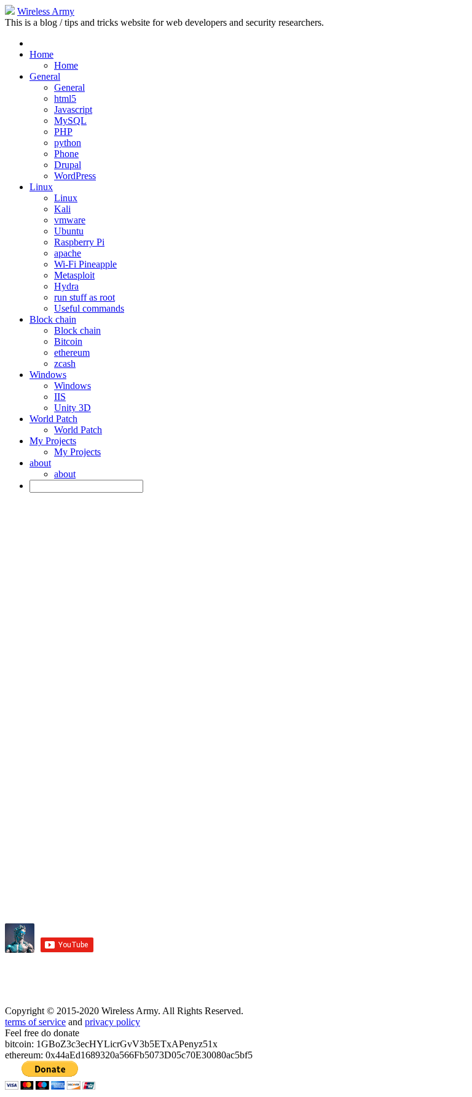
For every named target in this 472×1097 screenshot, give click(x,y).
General (45, 76)
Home (41, 54)
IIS (60, 396)
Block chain (53, 319)
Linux (41, 187)
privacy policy (112, 1022)
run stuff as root (84, 297)
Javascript (73, 109)
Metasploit (74, 275)
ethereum (72, 352)
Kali (62, 209)
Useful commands (89, 308)
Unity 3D (72, 407)
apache (67, 253)
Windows (48, 374)
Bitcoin (68, 341)
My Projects (53, 441)
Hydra (66, 286)
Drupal (67, 165)
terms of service (35, 1022)
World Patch (53, 419)
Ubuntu (69, 231)
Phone (66, 153)
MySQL (70, 120)
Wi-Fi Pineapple (85, 264)
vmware (69, 220)
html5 (65, 98)
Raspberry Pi (79, 242)
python (67, 142)
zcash (65, 363)
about (40, 463)
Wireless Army (45, 11)
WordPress (75, 176)
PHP (63, 131)
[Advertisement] (149, 520)
